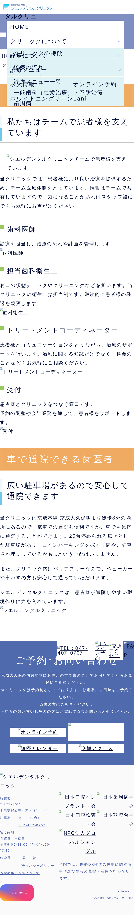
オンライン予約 (95, 84)
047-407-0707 (32, 825)
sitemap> (126, 891)
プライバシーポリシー (36, 865)
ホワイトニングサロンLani (48, 98)
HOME (19, 26)
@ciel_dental (18, 892)
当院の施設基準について (20, 873)
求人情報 (22, 84)
